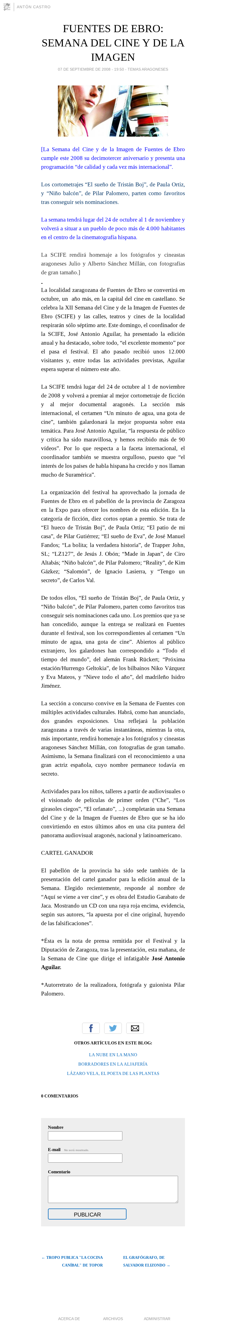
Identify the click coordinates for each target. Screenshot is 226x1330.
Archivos (113, 1319)
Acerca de (69, 1319)
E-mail (68, 1149)
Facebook (91, 1028)
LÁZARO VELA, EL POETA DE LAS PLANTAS (113, 1073)
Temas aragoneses (148, 69)
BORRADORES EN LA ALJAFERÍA (113, 1064)
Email (135, 1028)
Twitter (113, 1028)
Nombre (55, 1127)
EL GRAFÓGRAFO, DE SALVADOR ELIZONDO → (146, 1261)
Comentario (59, 1171)
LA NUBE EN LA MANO (113, 1054)
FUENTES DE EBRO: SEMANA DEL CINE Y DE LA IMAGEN (113, 42)
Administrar (157, 1319)
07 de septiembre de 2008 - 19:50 (91, 69)
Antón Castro (34, 7)
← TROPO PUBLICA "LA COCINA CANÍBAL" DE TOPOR (72, 1261)
